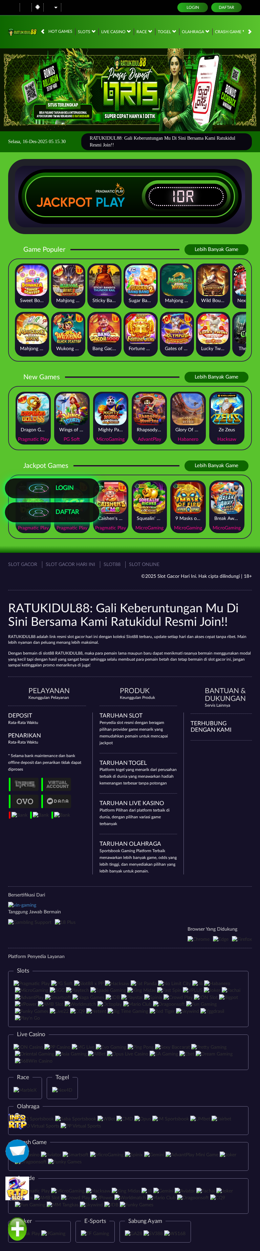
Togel (165, 32)
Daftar (226, 7)
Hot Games (60, 31)
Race (142, 32)
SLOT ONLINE (144, 564)
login (193, 7)
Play (110, 202)
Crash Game (228, 32)
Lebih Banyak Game (216, 249)
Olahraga (193, 32)
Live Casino (114, 32)
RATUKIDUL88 (22, 637)
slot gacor (216, 659)
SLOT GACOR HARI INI (70, 564)
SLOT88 (112, 564)
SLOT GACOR (22, 564)
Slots (84, 32)
